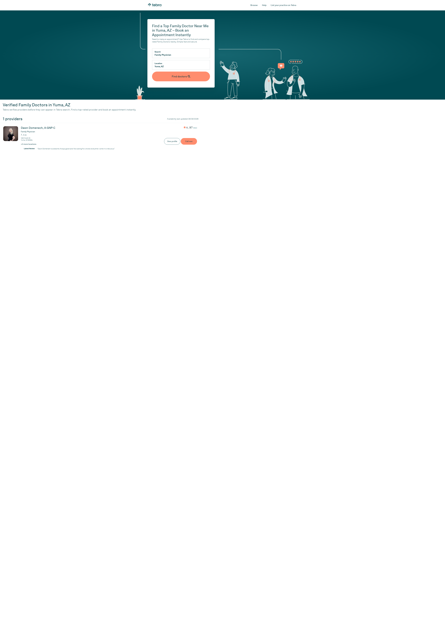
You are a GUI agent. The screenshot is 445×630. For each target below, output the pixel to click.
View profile (172, 141)
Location (158, 63)
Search (158, 52)
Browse (254, 5)
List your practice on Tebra (283, 5)
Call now (188, 141)
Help (264, 5)
